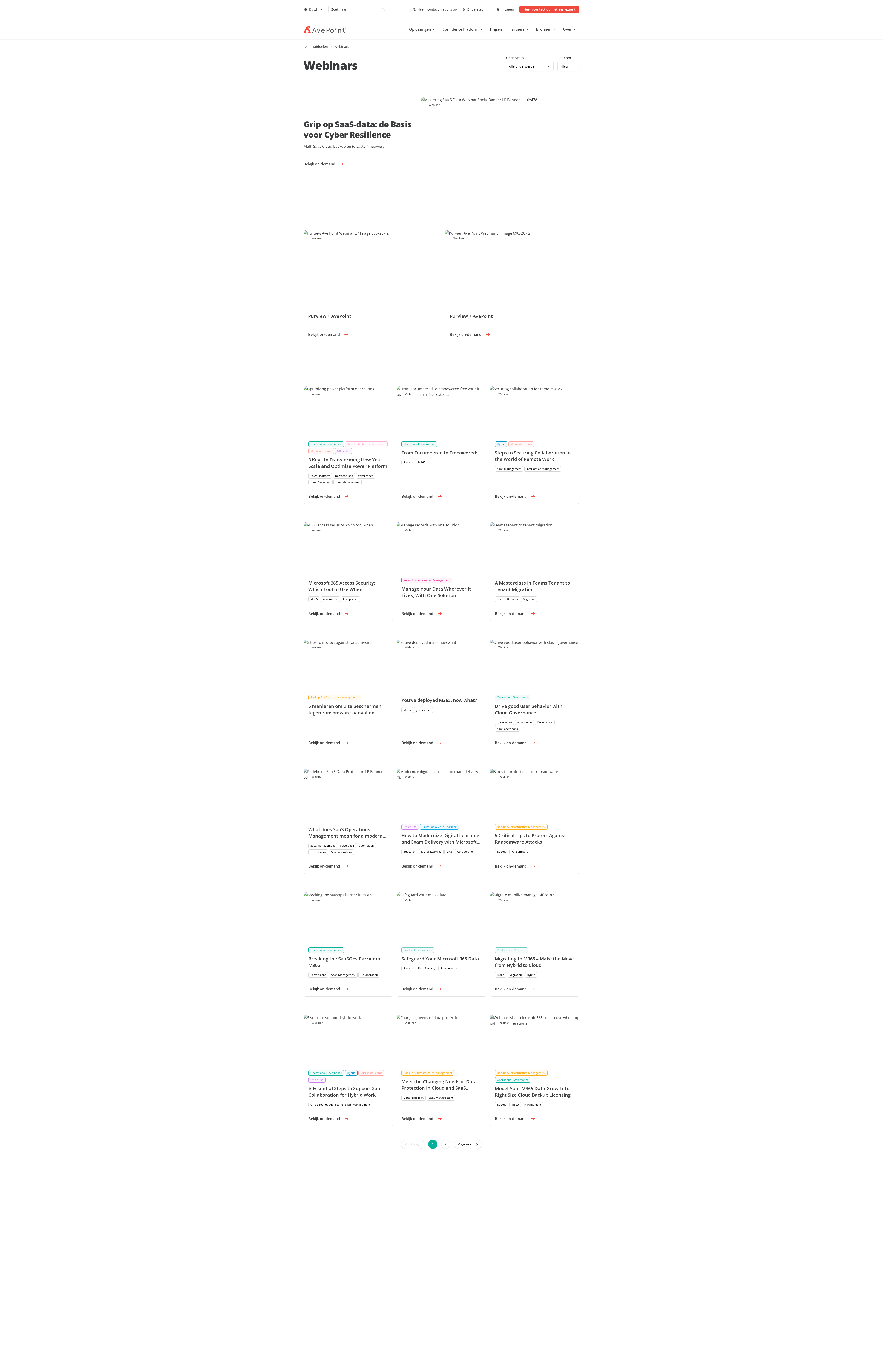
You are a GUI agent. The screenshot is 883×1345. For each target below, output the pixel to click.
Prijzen (496, 29)
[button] (468, 1144)
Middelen (320, 46)
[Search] (383, 9)
